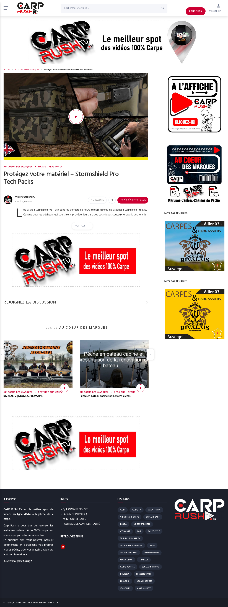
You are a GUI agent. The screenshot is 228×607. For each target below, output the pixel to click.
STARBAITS (125, 588)
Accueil (7, 69)
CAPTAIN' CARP (153, 517)
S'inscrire (215, 11)
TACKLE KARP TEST (128, 552)
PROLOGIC (124, 581)
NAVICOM (124, 574)
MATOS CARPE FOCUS (50, 167)
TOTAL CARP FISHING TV (131, 545)
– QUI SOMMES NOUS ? (74, 509)
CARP (122, 509)
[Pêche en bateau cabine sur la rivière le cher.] (140, 388)
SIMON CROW (126, 559)
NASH (152, 545)
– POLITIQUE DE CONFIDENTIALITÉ (80, 524)
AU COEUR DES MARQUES (27, 69)
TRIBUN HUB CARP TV (130, 538)
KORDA (123, 524)
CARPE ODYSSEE (127, 566)
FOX (139, 531)
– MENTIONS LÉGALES (73, 519)
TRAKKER (144, 559)
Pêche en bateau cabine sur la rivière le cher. (105, 396)
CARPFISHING (154, 509)
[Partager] (112, 200)
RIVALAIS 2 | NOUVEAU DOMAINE (23, 396)
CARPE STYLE (154, 531)
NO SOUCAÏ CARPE (142, 524)
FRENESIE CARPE (143, 574)
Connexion (195, 11)
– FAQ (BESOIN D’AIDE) (74, 514)
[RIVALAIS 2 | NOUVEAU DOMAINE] (64, 388)
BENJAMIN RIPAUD (150, 566)
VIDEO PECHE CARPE (129, 517)
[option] (38, 373)
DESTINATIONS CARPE (50, 392)
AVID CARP (125, 531)
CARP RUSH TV (144, 588)
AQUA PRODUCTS (144, 581)
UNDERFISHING (151, 552)
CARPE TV (136, 509)
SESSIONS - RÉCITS (125, 392)
